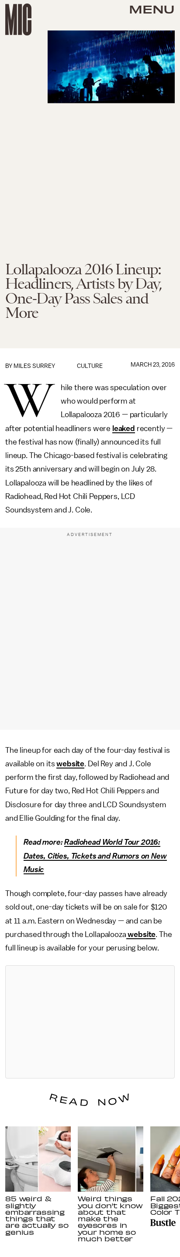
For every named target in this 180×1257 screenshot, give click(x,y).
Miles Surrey (34, 366)
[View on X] (90, 1022)
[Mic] (18, 19)
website (70, 764)
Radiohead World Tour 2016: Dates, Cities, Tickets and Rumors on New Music (95, 855)
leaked (123, 428)
